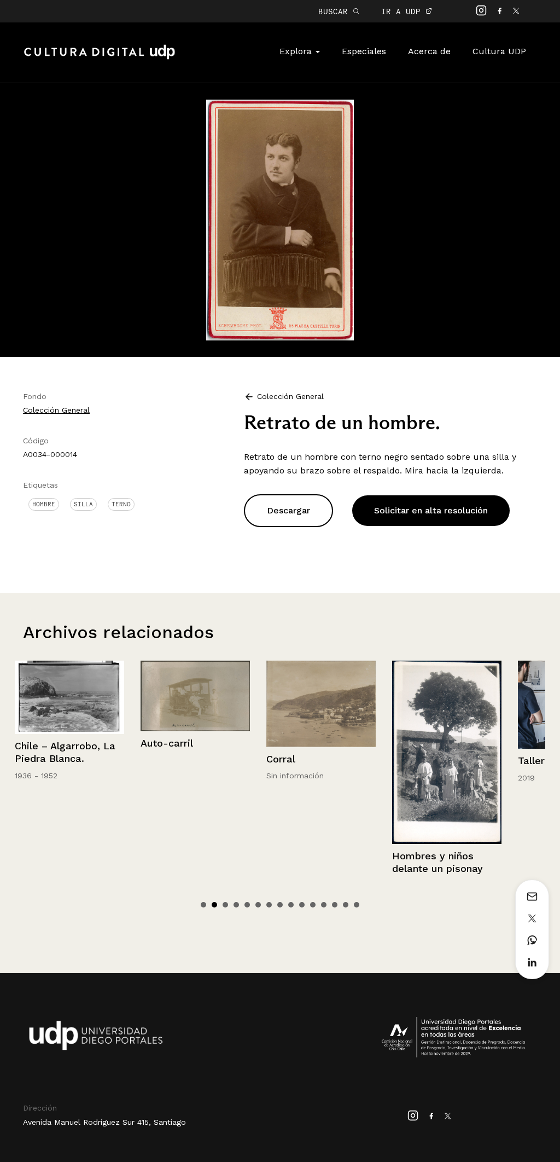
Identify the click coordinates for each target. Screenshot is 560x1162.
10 (302, 904)
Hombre (43, 504)
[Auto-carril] (195, 696)
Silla (83, 504)
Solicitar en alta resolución (431, 510)
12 (323, 904)
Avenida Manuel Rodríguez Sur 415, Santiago (104, 1122)
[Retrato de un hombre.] (280, 219)
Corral (280, 759)
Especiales (364, 51)
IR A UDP (403, 11)
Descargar (288, 510)
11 (313, 904)
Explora (296, 51)
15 (356, 904)
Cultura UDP (499, 51)
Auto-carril (167, 743)
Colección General (56, 410)
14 (345, 904)
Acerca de (429, 51)
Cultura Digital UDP (99, 58)
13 (334, 904)
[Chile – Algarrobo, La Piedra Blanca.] (69, 697)
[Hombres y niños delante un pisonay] (446, 752)
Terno (121, 504)
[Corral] (321, 704)
